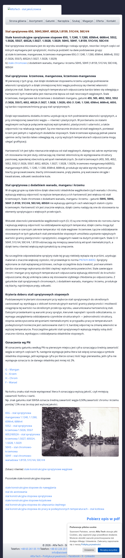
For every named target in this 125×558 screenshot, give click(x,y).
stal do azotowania (16, 492)
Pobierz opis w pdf (103, 518)
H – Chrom (11, 378)
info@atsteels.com (62, 552)
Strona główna (17, 21)
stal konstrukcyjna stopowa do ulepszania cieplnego (35, 504)
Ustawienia (89, 550)
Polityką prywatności (91, 544)
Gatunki (50, 21)
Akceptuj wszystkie (108, 550)
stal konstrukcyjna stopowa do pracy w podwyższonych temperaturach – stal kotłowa (54, 509)
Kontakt (111, 21)
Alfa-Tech (35, 556)
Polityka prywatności (55, 556)
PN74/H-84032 (87, 260)
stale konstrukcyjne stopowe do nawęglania (30, 487)
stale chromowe (17, 63)
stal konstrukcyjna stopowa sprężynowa (28, 496)
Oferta (100, 21)
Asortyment (36, 21)
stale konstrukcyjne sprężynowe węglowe (48, 469)
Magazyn (88, 21)
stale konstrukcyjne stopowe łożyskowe (28, 500)
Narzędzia (63, 21)
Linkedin (90, 556)
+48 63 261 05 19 (30, 549)
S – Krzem (11, 374)
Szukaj (76, 21)
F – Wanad (11, 382)
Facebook (74, 556)
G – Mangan (12, 369)
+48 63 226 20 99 (59, 549)
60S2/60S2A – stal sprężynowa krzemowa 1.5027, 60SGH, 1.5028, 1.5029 (23, 439)
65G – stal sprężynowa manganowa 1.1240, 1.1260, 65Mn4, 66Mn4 (21, 417)
